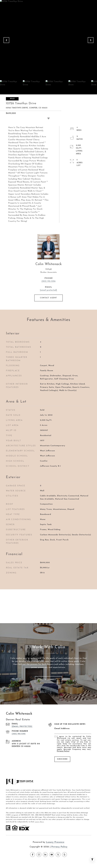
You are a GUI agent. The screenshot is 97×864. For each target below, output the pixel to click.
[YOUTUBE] (51, 854)
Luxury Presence (55, 842)
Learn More (39, 822)
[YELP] (64, 854)
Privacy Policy (63, 751)
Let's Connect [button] (49, 680)
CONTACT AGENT (48, 298)
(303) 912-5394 (48, 281)
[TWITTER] (58, 854)
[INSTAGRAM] (39, 854)
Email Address (62, 728)
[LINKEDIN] (45, 854)
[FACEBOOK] (32, 854)
